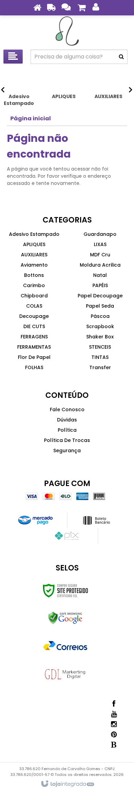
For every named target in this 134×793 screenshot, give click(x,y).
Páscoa (100, 316)
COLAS (34, 306)
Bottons (34, 275)
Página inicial (30, 118)
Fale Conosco (67, 409)
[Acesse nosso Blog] (113, 745)
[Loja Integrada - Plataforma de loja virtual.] (67, 784)
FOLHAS (34, 367)
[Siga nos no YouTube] (113, 714)
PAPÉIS (100, 285)
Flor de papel (34, 357)
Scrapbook (100, 326)
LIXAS (100, 244)
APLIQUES (34, 244)
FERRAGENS (34, 336)
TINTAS (100, 357)
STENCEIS (100, 347)
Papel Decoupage (100, 295)
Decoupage (34, 316)
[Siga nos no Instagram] (113, 724)
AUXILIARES (34, 254)
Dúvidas (67, 419)
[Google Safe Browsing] (65, 618)
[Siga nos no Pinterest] (113, 734)
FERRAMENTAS (34, 347)
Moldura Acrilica (100, 264)
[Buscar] (121, 57)
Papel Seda (100, 306)
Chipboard (34, 295)
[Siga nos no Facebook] (113, 704)
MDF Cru (100, 254)
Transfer (100, 367)
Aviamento (34, 264)
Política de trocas (67, 440)
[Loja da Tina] (67, 30)
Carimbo (34, 285)
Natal (100, 275)
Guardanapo (99, 234)
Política (67, 430)
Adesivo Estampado (34, 234)
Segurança (67, 450)
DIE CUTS (34, 326)
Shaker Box (100, 336)
